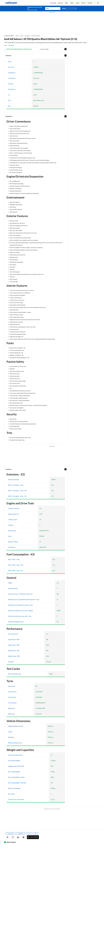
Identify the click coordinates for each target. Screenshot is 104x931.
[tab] (35, 55)
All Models (11, 45)
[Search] (98, 2)
